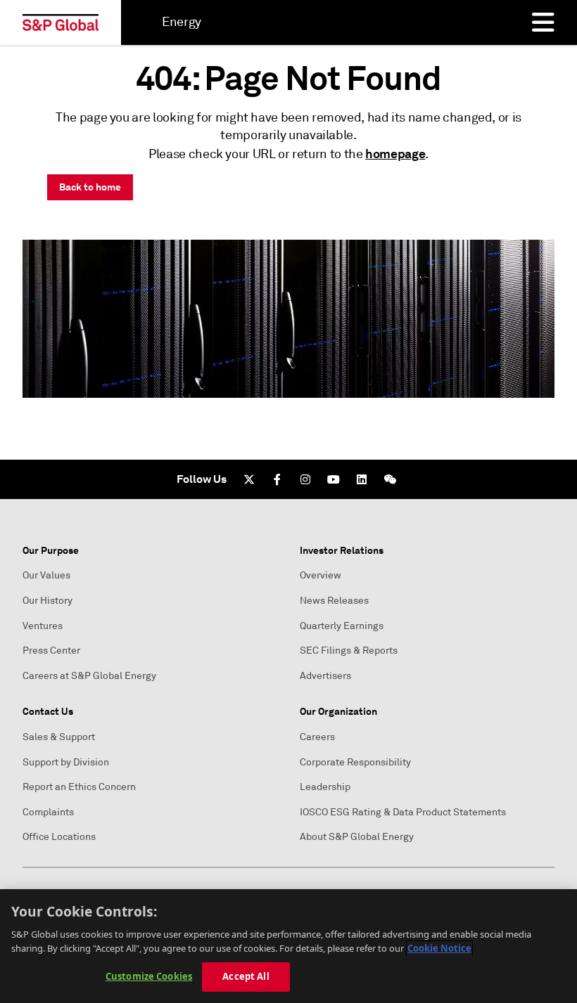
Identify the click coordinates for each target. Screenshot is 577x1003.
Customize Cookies (149, 976)
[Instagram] (305, 479)
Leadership (325, 787)
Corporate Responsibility (355, 762)
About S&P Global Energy (357, 837)
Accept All (245, 976)
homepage (395, 153)
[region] (288, 946)
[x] (249, 479)
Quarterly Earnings (341, 626)
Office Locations (59, 837)
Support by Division (66, 762)
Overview (320, 575)
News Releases (334, 601)
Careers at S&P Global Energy (89, 676)
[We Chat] (390, 479)
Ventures (43, 626)
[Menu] (543, 22)
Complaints (48, 812)
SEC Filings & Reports (349, 650)
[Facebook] (277, 479)
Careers (317, 737)
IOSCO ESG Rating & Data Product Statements (403, 812)
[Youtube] (333, 479)
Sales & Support (59, 737)
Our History (47, 601)
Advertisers (325, 676)
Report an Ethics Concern (79, 787)
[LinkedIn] (361, 479)
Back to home (90, 187)
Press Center (51, 650)
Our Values (46, 575)
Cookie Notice (439, 948)
